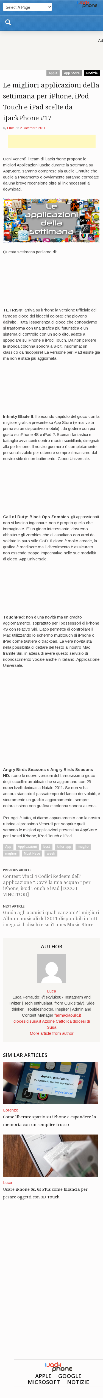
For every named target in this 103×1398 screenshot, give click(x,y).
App (8, 846)
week (51, 853)
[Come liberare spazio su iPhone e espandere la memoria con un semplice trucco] (50, 1083)
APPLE (43, 1376)
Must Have (32, 853)
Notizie (92, 73)
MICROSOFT (44, 1382)
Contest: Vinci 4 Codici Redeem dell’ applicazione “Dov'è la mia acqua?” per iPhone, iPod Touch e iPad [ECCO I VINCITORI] (47, 885)
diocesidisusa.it (27, 1021)
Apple (53, 73)
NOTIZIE (78, 1382)
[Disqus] (51, 1289)
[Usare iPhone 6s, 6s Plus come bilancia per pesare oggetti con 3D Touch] (50, 1155)
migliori (11, 853)
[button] (8, 21)
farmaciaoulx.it (67, 1015)
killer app (64, 846)
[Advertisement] (52, 141)
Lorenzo (10, 1110)
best (46, 846)
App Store (72, 73)
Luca (11, 128)
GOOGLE (69, 1376)
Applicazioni (27, 846)
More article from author (52, 1033)
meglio (83, 846)
